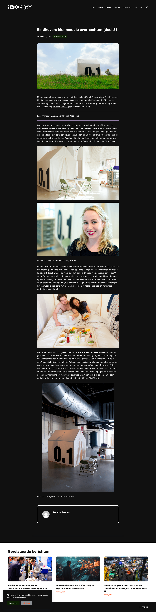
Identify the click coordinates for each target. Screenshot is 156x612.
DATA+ (108, 7)
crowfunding (91, 365)
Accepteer (13, 603)
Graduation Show (98, 125)
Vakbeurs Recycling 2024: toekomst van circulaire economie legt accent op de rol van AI (125, 588)
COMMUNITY (127, 7)
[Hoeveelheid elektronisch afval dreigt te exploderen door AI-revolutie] (78, 569)
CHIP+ (100, 7)
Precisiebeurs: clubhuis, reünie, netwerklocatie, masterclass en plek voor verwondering (27, 588)
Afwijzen (26, 603)
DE (136, 7)
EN (141, 7)
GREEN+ (117, 7)
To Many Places (60, 106)
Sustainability (60, 37)
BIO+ (93, 7)
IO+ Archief (143, 607)
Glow (52, 100)
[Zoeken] (147, 7)
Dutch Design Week (95, 97)
